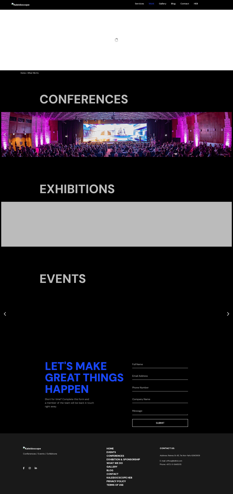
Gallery (162, 3)
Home (23, 73)
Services (139, 3)
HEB (196, 3)
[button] (4, 134)
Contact (184, 3)
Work (151, 3)
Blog (173, 3)
